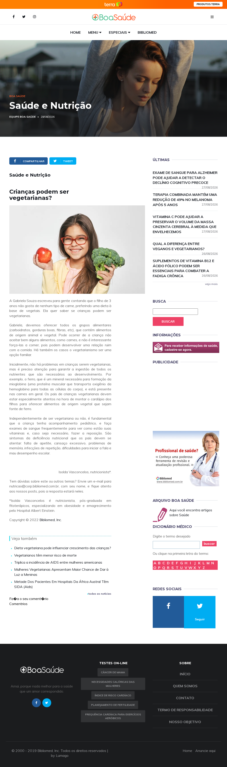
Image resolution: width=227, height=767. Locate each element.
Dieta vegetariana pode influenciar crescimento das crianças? (62, 548)
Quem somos (185, 686)
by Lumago (59, 755)
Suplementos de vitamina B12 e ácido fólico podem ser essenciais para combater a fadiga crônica (185, 268)
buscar (209, 543)
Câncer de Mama (113, 672)
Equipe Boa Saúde (22, 116)
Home (75, 32)
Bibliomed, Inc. (50, 520)
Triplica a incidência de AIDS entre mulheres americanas (58, 562)
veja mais (211, 284)
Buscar (168, 321)
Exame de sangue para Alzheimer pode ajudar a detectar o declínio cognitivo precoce (185, 177)
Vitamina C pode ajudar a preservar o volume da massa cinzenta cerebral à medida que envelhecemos (185, 224)
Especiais (118, 32)
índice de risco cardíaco (113, 695)
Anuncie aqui (205, 750)
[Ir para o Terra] (113, 4)
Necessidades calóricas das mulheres (113, 683)
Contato (185, 698)
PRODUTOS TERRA (208, 4)
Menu (93, 32)
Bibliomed (147, 32)
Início (185, 674)
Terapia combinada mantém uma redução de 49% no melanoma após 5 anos (185, 199)
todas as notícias (99, 593)
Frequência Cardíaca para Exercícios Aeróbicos (113, 716)
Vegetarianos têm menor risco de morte (45, 555)
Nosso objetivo (185, 722)
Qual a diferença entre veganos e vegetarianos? (185, 246)
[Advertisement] (186, 396)
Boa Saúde (17, 96)
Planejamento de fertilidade (113, 705)
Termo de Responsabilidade (185, 710)
